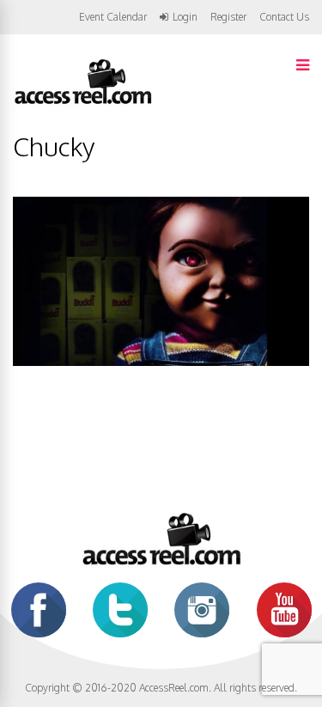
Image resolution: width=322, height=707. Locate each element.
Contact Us (284, 16)
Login (185, 17)
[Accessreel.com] (82, 102)
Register (228, 17)
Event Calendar (113, 16)
